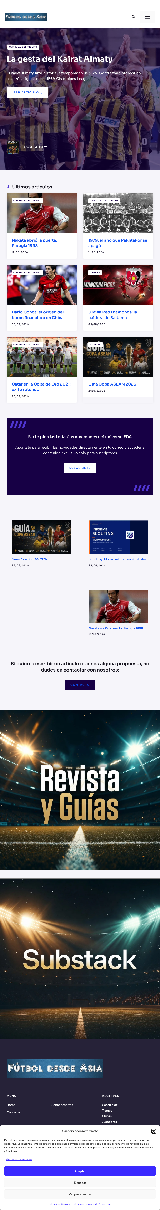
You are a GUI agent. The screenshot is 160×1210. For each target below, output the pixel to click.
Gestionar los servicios (19, 1159)
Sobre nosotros (62, 1105)
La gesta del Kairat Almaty (60, 59)
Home (11, 1105)
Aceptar (80, 1171)
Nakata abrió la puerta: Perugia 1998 (116, 628)
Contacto (80, 685)
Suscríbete (80, 468)
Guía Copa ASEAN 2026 (112, 384)
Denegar (80, 1183)
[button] (154, 1131)
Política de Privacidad (84, 1204)
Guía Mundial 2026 (35, 147)
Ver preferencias (80, 1194)
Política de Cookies (59, 1204)
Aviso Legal (105, 1204)
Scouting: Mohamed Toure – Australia (117, 559)
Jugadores (109, 1122)
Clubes (95, 272)
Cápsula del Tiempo (23, 47)
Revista (95, 344)
